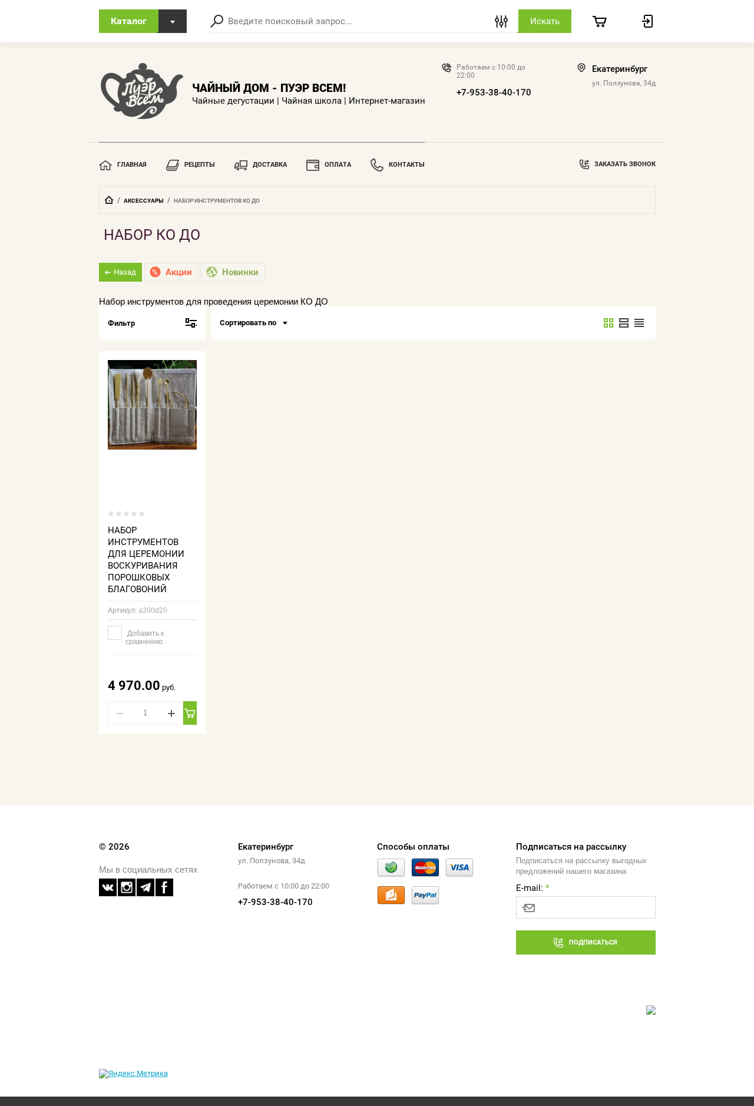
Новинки (240, 272)
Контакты (407, 165)
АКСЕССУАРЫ (144, 200)
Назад (125, 272)
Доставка (270, 165)
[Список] (624, 323)
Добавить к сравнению (144, 637)
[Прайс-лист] (639, 323)
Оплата (338, 165)
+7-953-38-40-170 (494, 92)
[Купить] (190, 713)
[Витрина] (608, 323)
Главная (132, 165)
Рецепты (199, 165)
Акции (179, 272)
